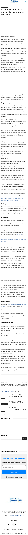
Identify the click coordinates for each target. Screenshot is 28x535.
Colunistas (8, 529)
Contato (13, 531)
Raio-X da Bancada (4, 7)
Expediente (14, 529)
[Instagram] (12, 524)
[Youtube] (19, 524)
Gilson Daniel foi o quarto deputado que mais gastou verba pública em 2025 (17, 409)
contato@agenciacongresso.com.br (16, 515)
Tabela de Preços (20, 529)
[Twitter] (15, 524)
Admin (4, 16)
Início (2, 5)
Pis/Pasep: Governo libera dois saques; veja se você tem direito (21, 386)
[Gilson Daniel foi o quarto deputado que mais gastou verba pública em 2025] (4, 409)
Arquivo (9, 531)
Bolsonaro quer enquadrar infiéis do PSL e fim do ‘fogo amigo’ (7, 386)
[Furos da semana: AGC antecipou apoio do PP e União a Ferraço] (4, 396)
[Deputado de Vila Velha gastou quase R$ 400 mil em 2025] (4, 403)
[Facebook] (8, 524)
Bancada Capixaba (3, 404)
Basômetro (19, 234)
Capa (4, 529)
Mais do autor (18, 391)
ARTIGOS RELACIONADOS (7, 391)
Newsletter (18, 531)
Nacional (3, 398)
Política (3, 411)
